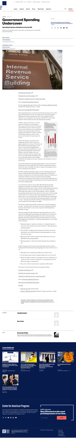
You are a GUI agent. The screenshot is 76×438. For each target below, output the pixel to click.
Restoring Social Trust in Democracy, (65, 23)
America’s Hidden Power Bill (50, 105)
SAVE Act (29, 1)
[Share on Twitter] (52, 28)
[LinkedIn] (13, 417)
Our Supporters (60, 434)
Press (33, 9)
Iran (25, 1)
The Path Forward (19, 1)
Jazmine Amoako (60, 370)
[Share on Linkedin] (58, 28)
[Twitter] (3, 417)
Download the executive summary (26, 96)
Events (28, 9)
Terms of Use (60, 430)
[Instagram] (11, 417)
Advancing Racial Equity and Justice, (58, 22)
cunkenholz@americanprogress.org (8, 41)
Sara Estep (65, 370)
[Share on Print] (67, 28)
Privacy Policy (60, 431)
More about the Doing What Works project (28, 110)
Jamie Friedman (5, 370)
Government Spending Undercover (30, 102)
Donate (71, 9)
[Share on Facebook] (55, 28)
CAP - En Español (61, 432)
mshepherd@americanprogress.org (8, 49)
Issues (15, 9)
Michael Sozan (23, 370)
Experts (22, 9)
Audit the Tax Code (27, 105)
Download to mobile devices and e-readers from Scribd (31, 99)
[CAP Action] (6, 431)
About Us (48, 9)
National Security (36, 1)
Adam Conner (4, 392)
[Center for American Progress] (4, 5)
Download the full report (24, 93)
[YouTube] (8, 417)
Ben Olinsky (28, 370)
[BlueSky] (16, 417)
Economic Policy (22, 333)
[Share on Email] (64, 28)
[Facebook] (6, 417)
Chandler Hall (41, 370)
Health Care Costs (46, 1)
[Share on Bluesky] (61, 28)
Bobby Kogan (10, 370)
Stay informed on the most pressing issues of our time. (53, 412)
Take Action (41, 9)
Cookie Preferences (61, 435)
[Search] (65, 9)
